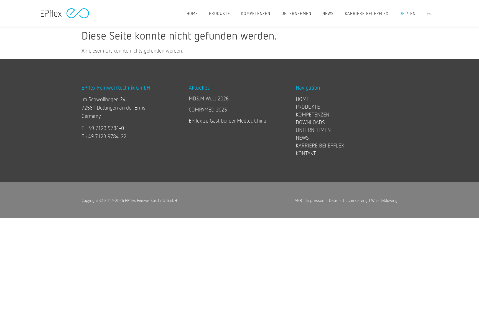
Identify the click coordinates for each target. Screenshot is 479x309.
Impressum (315, 200)
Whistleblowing (384, 200)
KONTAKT (306, 153)
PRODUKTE (219, 13)
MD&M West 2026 (209, 98)
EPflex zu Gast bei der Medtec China (227, 120)
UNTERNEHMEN (296, 13)
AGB (298, 200)
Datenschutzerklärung (348, 200)
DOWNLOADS (310, 122)
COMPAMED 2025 (208, 109)
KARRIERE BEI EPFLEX (366, 13)
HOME (192, 13)
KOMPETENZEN (255, 13)
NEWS (328, 13)
